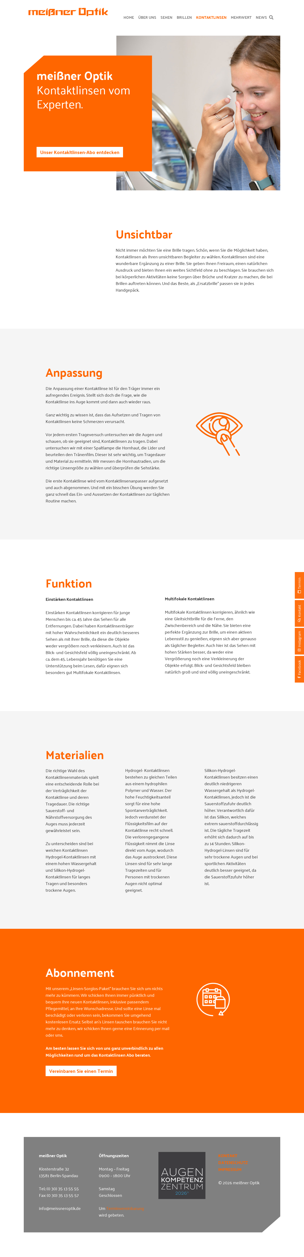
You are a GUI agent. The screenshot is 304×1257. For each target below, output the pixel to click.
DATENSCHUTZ (233, 1162)
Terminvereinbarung (125, 1208)
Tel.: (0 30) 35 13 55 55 (59, 1188)
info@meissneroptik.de (60, 1208)
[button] (271, 17)
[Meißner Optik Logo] (68, 12)
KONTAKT (227, 1155)
